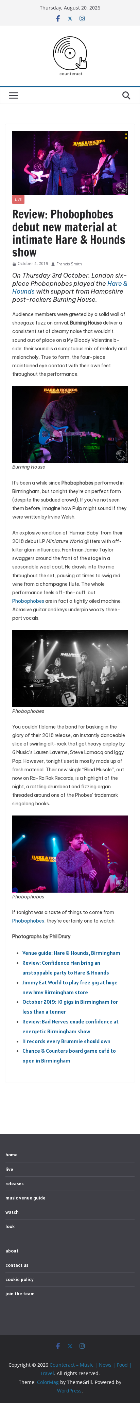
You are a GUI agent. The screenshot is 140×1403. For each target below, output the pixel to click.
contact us (16, 1265)
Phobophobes (28, 601)
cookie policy (19, 1279)
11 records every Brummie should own (66, 1041)
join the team (20, 1294)
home (11, 1155)
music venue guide (25, 1198)
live (18, 199)
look (10, 1226)
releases (14, 1183)
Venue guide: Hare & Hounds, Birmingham (71, 952)
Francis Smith (69, 264)
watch (12, 1212)
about (11, 1251)
